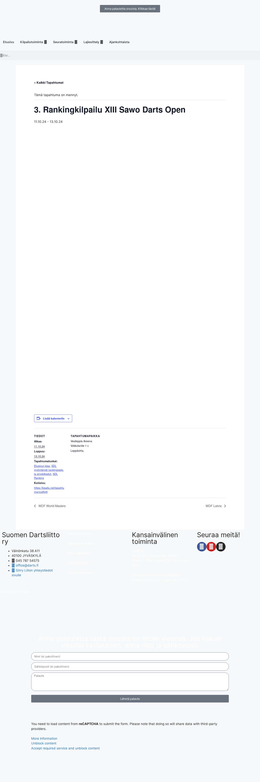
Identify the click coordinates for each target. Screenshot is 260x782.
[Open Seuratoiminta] (75, 42)
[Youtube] (211, 546)
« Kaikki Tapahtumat (48, 82)
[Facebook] (202, 546)
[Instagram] (221, 546)
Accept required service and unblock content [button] (65, 748)
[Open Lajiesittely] (101, 42)
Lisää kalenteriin (54, 418)
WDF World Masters (52, 506)
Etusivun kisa (42, 466)
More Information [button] (44, 738)
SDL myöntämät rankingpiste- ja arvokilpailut (49, 470)
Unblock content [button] (43, 743)
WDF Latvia (214, 506)
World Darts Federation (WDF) (155, 556)
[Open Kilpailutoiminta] (45, 42)
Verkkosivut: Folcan (15, 592)
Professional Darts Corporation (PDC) (160, 580)
